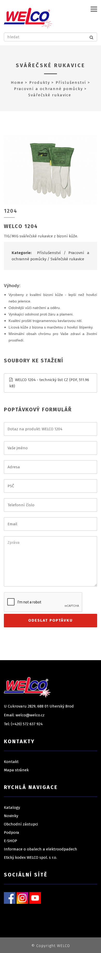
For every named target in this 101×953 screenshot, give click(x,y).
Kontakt (11, 761)
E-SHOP (10, 840)
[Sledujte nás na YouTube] (35, 897)
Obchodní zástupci (21, 824)
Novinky (11, 815)
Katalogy (12, 807)
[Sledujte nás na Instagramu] (22, 897)
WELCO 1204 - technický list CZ (41, 379)
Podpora (11, 832)
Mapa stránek (16, 770)
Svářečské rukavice (50, 65)
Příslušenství (71, 82)
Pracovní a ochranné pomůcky (48, 88)
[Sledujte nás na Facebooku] (10, 897)
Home (17, 82)
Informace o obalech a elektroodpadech (40, 849)
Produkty (39, 82)
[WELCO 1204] (50, 169)
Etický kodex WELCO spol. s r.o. (30, 857)
